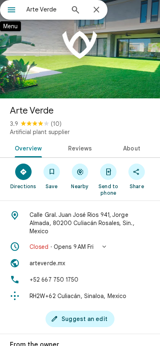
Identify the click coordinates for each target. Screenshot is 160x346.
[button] (80, 247)
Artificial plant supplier (40, 132)
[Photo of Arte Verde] (80, 49)
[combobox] (45, 9)
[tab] (27, 147)
